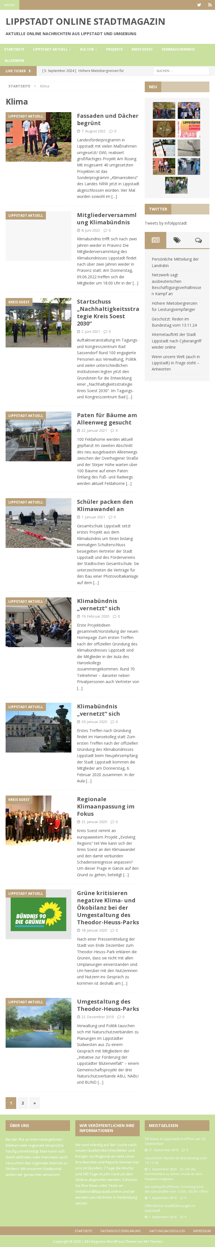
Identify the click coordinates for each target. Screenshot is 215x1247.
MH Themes (153, 1241)
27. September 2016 (163, 1150)
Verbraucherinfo (178, 49)
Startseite (14, 49)
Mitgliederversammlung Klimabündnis (107, 218)
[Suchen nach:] (181, 70)
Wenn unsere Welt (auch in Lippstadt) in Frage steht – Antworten (176, 363)
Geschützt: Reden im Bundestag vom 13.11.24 (176, 1160)
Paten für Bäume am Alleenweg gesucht (107, 418)
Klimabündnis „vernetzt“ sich (98, 604)
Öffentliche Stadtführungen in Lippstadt (170, 1208)
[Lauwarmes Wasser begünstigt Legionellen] (189, 147)
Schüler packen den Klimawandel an (105, 505)
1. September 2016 (163, 1198)
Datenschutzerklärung (121, 1231)
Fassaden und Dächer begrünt (108, 119)
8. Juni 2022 (90, 230)
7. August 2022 (93, 131)
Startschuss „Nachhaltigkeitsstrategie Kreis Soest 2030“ (108, 312)
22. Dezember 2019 (97, 1016)
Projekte (114, 49)
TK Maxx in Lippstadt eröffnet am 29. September (175, 1141)
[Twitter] (199, 5)
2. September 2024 (163, 1169)
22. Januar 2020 (94, 821)
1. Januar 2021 (93, 516)
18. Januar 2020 (94, 930)
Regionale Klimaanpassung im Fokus (105, 806)
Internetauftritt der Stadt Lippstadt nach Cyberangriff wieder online (176, 341)
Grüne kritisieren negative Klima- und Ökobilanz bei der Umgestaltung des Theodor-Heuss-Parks (108, 907)
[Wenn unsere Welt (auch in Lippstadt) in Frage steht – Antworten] (164, 110)
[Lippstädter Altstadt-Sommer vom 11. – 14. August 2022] (189, 129)
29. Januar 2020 (94, 721)
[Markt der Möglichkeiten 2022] (189, 110)
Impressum (202, 1231)
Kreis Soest (142, 49)
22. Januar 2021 (94, 430)
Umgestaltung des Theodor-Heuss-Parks (108, 1005)
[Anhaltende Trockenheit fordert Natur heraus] (176, 185)
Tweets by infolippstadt (166, 223)
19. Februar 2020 (95, 616)
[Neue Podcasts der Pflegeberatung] (189, 166)
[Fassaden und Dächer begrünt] (164, 166)
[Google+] (210, 5)
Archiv (9, 5)
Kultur (87, 49)
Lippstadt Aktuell (50, 49)
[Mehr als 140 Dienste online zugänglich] (164, 147)
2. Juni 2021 (90, 331)
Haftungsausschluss (167, 1231)
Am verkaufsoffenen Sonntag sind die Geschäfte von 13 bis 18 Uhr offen (177, 1189)
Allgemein (14, 60)
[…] (114, 196)
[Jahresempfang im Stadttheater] (164, 129)
